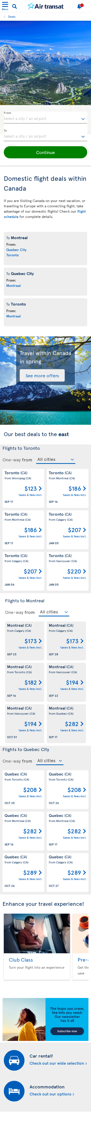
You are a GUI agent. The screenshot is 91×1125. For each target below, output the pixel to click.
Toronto (12, 255)
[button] (45, 152)
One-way (12, 459)
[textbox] (45, 118)
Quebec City (16, 249)
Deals (12, 16)
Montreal (13, 285)
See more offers (42, 375)
